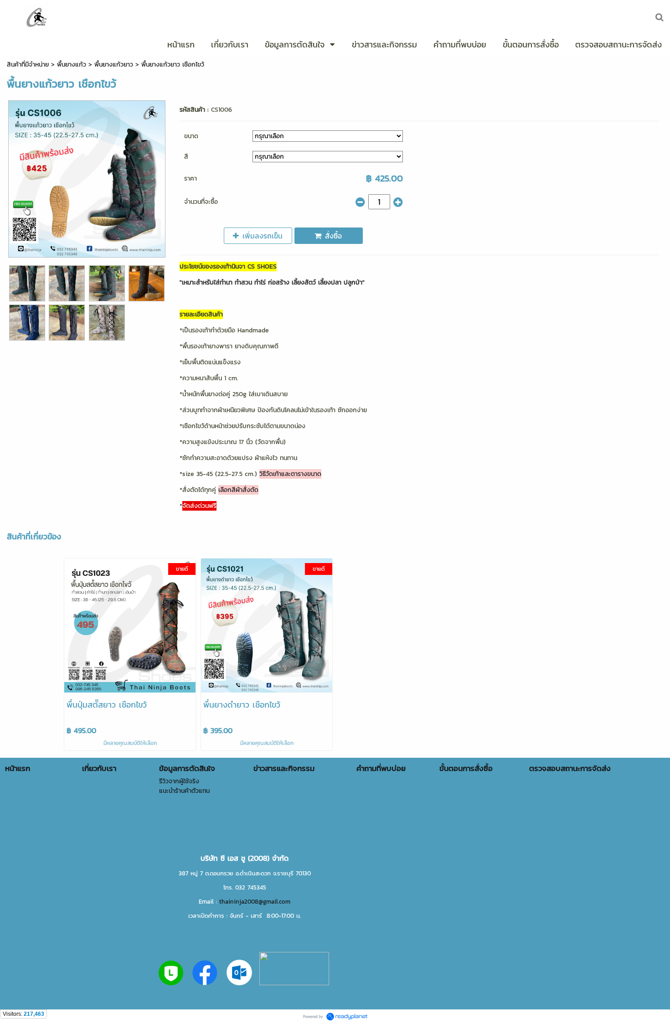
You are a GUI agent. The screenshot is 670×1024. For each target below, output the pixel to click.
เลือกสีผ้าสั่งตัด (238, 490)
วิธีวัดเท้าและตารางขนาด (290, 474)
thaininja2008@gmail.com (254, 901)
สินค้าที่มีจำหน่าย (28, 64)
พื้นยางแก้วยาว (113, 64)
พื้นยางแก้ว (71, 64)
